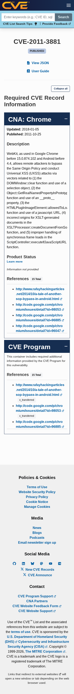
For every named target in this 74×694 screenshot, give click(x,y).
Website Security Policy (37, 492)
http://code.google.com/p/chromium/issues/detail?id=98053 (39, 307)
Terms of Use (37, 487)
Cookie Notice (37, 502)
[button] (69, 5)
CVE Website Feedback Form (36, 606)
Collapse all (60, 88)
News (37, 528)
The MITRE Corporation (44, 651)
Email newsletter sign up (37, 542)
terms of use (20, 632)
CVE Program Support (36, 596)
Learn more (15, 261)
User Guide (40, 71)
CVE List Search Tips (17, 23)
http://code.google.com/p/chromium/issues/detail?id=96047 (39, 328)
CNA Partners (37, 601)
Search (63, 17)
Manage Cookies (37, 506)
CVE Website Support (35, 611)
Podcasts (37, 537)
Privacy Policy (37, 497)
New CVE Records (39, 569)
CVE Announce (39, 575)
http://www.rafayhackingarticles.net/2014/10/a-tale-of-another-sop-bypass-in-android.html (40, 294)
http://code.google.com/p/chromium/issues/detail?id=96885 (39, 318)
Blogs (37, 532)
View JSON (40, 63)
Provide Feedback (55, 23)
